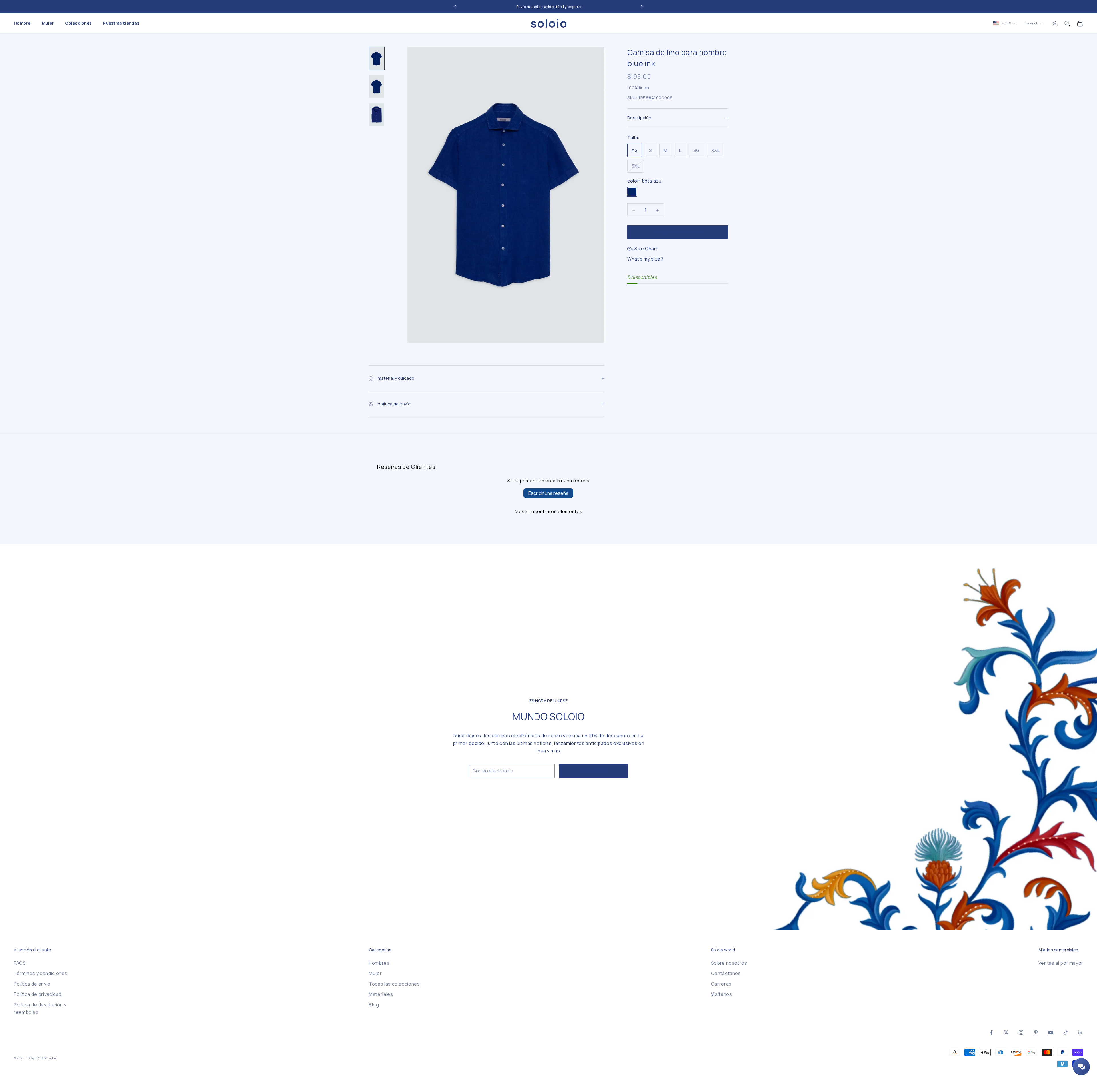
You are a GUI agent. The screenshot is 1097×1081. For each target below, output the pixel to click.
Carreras (721, 984)
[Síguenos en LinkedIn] (1080, 1032)
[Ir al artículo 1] (377, 58)
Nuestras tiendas (121, 23)
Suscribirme (594, 771)
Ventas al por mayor (1060, 963)
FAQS (20, 963)
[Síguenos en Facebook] (991, 1032)
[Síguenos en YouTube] (1051, 1032)
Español (1031, 23)
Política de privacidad (37, 994)
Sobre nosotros (729, 963)
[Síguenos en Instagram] (1021, 1032)
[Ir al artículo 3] (377, 114)
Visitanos (721, 994)
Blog (374, 1005)
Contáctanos (726, 973)
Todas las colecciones (394, 984)
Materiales (381, 994)
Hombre (22, 23)
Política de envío (32, 984)
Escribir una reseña (548, 493)
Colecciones (78, 23)
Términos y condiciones (40, 973)
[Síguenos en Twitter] (1006, 1032)
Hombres (379, 963)
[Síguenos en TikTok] (1065, 1032)
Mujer (48, 23)
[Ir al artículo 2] (377, 86)
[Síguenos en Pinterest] (1036, 1032)
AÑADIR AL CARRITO (678, 232)
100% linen (638, 88)
